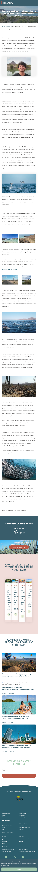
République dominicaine (24, 838)
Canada (4, 836)
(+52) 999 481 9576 (6, 851)
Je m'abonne (19, 775)
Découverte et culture (7, 825)
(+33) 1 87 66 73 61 (23, 849)
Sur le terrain (9, 26)
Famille (3, 827)
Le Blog (3, 815)
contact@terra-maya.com (8, 849)
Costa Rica (4, 838)
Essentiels (21, 825)
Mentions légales (23, 817)
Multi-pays (21, 829)
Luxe (3, 829)
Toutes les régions (23, 813)
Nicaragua (4, 841)
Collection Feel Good (24, 824)
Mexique (21, 839)
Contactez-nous (5, 817)
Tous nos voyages (6, 813)
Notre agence (22, 815)
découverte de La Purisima (9, 269)
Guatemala (4, 839)
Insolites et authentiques (24, 827)
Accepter (19, 869)
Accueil (3, 26)
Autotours (4, 824)
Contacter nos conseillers (19, 547)
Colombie (21, 836)
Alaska (3, 843)
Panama (21, 841)
